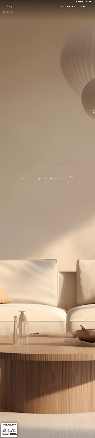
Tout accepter (13, 434)
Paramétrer (5, 434)
